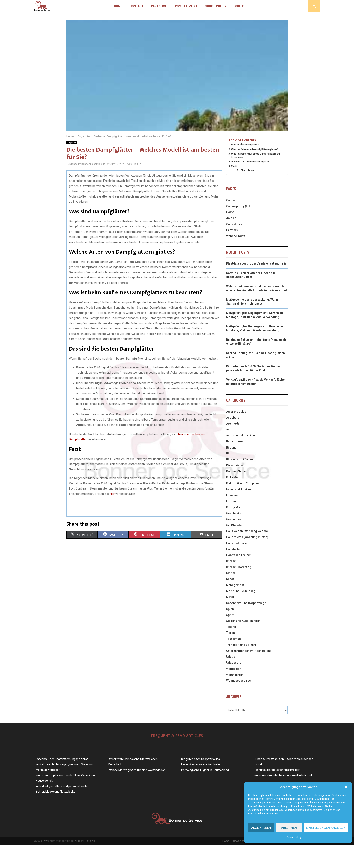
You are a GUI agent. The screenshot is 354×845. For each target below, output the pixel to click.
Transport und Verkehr (241, 644)
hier (112, 494)
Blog (229, 453)
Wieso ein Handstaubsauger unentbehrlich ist (283, 775)
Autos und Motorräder (241, 435)
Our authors (234, 224)
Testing (231, 626)
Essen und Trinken (238, 489)
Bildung (231, 447)
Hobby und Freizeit (238, 555)
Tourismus (233, 639)
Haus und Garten (237, 543)
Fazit (234, 166)
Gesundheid (234, 519)
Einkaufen (232, 477)
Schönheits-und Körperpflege (246, 603)
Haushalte (233, 549)
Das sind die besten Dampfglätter (250, 161)
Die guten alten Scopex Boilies (200, 759)
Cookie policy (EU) (238, 206)
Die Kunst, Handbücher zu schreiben (277, 769)
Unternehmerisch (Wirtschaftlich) (248, 650)
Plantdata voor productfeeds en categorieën (256, 263)
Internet (231, 561)
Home (118, 6)
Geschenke (233, 513)
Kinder (230, 573)
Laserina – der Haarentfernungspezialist (62, 759)
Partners (158, 6)
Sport (230, 615)
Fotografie (233, 507)
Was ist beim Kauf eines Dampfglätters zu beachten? (255, 155)
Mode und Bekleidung (240, 591)
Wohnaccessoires (238, 680)
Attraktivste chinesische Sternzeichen (133, 759)
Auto (229, 429)
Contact (137, 6)
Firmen (231, 501)
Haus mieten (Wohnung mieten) (247, 537)
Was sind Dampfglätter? (245, 144)
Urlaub (230, 656)
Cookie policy (293, 837)
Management (235, 585)
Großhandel (234, 525)
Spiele (230, 609)
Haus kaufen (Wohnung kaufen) (247, 531)
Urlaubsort (233, 662)
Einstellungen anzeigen (326, 828)
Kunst (230, 579)
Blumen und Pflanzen (240, 459)
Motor (230, 597)
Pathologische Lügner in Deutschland (205, 770)
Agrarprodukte (236, 411)
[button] (346, 787)
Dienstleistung (235, 465)
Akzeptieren (261, 828)
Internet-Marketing (238, 567)
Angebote (71, 143)
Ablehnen (289, 828)
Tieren (230, 632)
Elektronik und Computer (242, 483)
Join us (239, 6)
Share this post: (249, 170)
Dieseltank (115, 764)
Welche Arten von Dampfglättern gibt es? (254, 149)
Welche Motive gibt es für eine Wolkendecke (136, 770)
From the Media (185, 6)
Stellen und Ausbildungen (243, 620)
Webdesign (233, 668)
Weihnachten (234, 674)
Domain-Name (236, 471)
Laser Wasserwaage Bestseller (201, 764)
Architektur (233, 423)
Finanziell (232, 495)
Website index (235, 236)
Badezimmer (235, 441)
